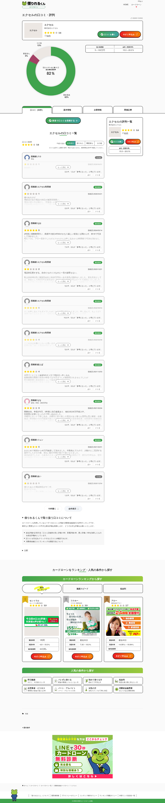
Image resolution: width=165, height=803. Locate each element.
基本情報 (67, 109)
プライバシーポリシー (69, 795)
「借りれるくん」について (39, 795)
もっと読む (62, 167)
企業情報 (98, 109)
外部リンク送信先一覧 (127, 795)
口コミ (37, 109)
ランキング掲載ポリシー (108, 795)
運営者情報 (55, 795)
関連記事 (128, 109)
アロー (114, 600)
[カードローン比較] (33, 3)
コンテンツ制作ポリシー (88, 795)
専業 (26, 714)
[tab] (42, 588)
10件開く (52, 508)
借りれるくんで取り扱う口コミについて (48, 517)
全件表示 (72, 508)
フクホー (74, 600)
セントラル (34, 600)
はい (89, 175)
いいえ (97, 175)
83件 (49, 35)
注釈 (26, 550)
